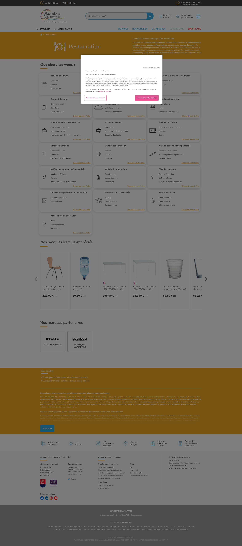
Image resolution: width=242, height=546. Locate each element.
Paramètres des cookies (95, 98)
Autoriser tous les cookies (147, 98)
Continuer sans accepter (151, 67)
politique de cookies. (104, 91)
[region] (121, 79)
